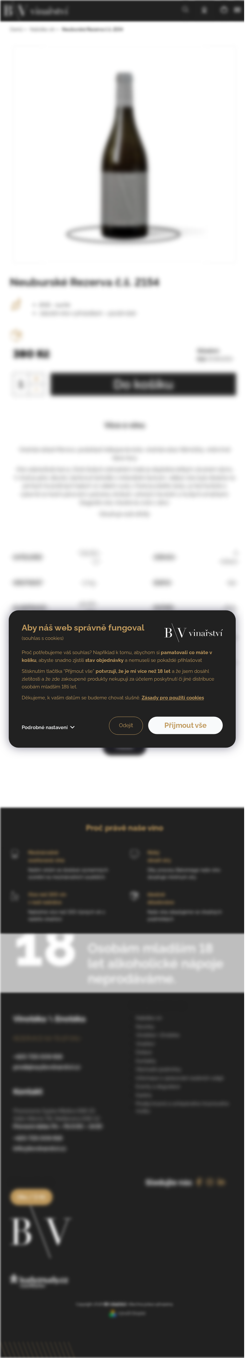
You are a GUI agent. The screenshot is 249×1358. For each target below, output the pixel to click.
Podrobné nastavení (45, 728)
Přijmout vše (185, 725)
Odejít (126, 726)
